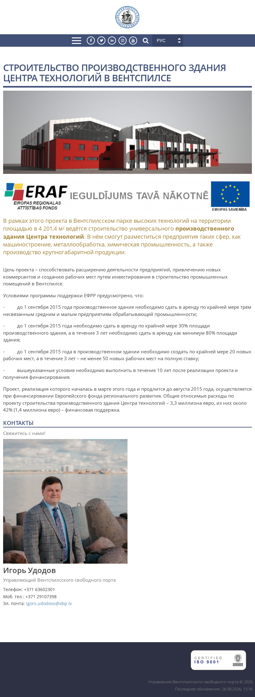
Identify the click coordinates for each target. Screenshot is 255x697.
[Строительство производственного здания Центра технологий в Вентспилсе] (127, 170)
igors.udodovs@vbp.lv (49, 603)
